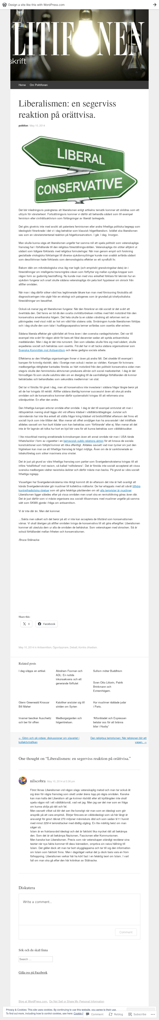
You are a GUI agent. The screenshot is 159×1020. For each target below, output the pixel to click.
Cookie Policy (81, 1013)
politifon (23, 125)
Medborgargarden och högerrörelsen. (69, 720)
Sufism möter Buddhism (107, 671)
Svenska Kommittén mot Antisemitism (42, 350)
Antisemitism (44, 647)
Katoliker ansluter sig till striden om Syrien (70, 704)
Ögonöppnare (61, 647)
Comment (125, 932)
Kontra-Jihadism (87, 647)
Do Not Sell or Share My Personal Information (76, 1001)
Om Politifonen (39, 85)
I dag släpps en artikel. (32, 671)
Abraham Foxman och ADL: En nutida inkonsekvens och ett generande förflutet (69, 677)
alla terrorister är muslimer (115, 490)
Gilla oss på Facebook (33, 972)
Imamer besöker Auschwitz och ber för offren (35, 720)
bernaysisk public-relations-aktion (84, 441)
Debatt (73, 647)
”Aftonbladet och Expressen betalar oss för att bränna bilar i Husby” (109, 722)
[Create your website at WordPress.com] (79, 4)
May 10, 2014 (37, 125)
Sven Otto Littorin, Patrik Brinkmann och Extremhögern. (108, 686)
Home (22, 85)
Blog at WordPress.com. (33, 1001)
